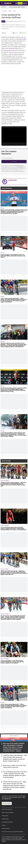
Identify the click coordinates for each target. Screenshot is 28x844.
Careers (3, 825)
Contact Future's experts (7, 812)
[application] (14, 135)
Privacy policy (5, 815)
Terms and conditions (7, 809)
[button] (26, 3)
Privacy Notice (20, 167)
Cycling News (10, 21)
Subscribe (20, 3)
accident (23, 39)
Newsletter (24, 32)
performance (12, 50)
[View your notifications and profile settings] (16, 3)
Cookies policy (5, 819)
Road (14, 11)
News (3, 21)
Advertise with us (6, 828)
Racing (9, 11)
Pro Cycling (4, 11)
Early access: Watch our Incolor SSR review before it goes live (14, 766)
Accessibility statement (7, 822)
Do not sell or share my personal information (12, 831)
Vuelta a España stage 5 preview (17, 7)
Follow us (16, 32)
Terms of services (18, 165)
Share (5, 32)
